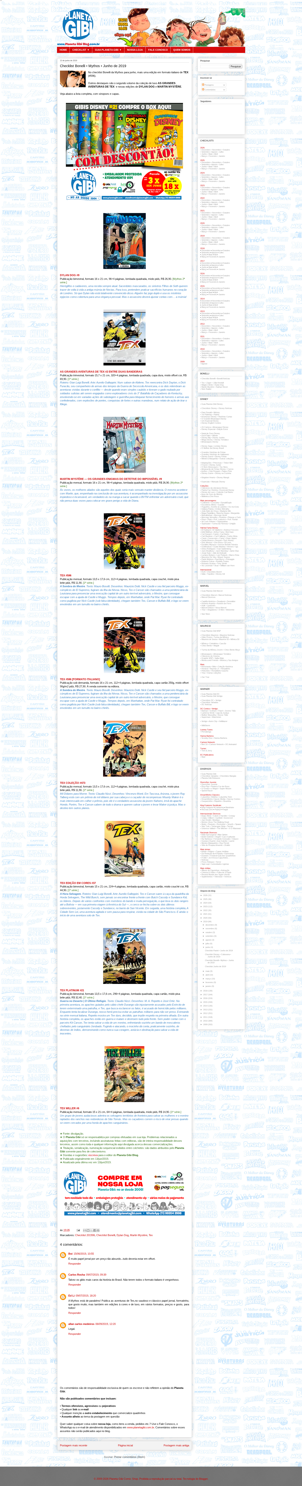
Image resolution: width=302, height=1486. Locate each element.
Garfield (218, 818)
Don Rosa (218, 542)
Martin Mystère (138, 1235)
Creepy (232, 816)
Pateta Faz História (210, 490)
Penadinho (225, 669)
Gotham (213, 711)
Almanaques (206, 654)
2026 (205, 895)
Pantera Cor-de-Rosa (220, 786)
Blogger (203, 1478)
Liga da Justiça (222, 713)
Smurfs (230, 824)
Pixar (204, 519)
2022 (205, 910)
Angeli (217, 837)
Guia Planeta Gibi (209, 774)
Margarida (235, 513)
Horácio (205, 669)
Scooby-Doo (207, 738)
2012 (205, 1013)
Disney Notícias (225, 408)
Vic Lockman (207, 565)
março (208, 979)
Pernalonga (206, 732)
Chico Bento (207, 646)
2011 (205, 1017)
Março (204, 156)
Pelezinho (206, 671)
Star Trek (206, 826)
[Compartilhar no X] (91, 1230)
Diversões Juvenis (209, 784)
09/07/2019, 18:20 (86, 1295)
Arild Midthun (206, 532)
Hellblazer (223, 721)
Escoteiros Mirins (209, 505)
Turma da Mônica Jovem (212, 650)
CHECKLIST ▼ (80, 49)
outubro (209, 932)
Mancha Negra (223, 513)
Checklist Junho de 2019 (215, 966)
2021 (205, 914)
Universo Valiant (208, 828)
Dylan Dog (123, 1235)
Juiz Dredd (206, 820)
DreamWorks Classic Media (213, 799)
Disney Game (207, 473)
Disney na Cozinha (223, 473)
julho (208, 943)
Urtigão (232, 524)
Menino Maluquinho (210, 843)
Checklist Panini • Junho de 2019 (219, 950)
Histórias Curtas (225, 417)
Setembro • (206, 202)
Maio (210, 154)
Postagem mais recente (73, 1445)
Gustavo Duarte (208, 841)
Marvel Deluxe (208, 608)
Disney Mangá (223, 477)
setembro (210, 936)
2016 (205, 998)
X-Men (221, 610)
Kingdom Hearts (208, 477)
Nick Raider (206, 389)
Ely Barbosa (207, 839)
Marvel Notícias (225, 595)
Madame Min (225, 511)
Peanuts (211, 824)
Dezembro (206, 150)
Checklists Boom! (214, 572)
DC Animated (230, 744)
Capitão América (208, 601)
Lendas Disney (220, 446)
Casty (221, 538)
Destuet (218, 540)
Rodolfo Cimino (222, 561)
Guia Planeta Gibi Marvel (212, 591)
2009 (205, 1024)
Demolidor (231, 601)
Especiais (206, 482)
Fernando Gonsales (222, 839)
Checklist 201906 (85, 1235)
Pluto (210, 519)
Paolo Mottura (207, 559)
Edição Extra (222, 429)
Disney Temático (221, 440)
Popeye (218, 809)
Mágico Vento (207, 385)
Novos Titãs (223, 715)
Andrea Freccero (231, 530)
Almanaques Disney (209, 442)
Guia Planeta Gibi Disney (212, 404)
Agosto (214, 152)
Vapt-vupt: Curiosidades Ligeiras (215, 864)
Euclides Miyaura (209, 545)
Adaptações (206, 463)
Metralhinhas (207, 515)
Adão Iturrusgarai (208, 835)
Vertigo (204, 721)
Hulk (203, 606)
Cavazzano (213, 538)
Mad (203, 757)
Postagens (209, 85)
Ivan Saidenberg (224, 549)
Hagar (225, 809)
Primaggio (230, 559)
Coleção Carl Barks (225, 492)
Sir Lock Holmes (208, 521)
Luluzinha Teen (225, 797)
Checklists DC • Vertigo (211, 700)
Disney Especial (208, 429)
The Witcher (222, 828)
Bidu (214, 666)
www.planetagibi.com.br (140, 1427)
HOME (63, 49)
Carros (230, 469)
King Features (207, 807)
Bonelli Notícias (223, 378)
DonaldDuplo (226, 503)
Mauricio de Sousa (209, 639)
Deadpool (221, 601)
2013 (205, 1010)
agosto (209, 940)
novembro (210, 928)
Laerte (231, 841)
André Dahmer (207, 837)
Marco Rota (234, 555)
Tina (203, 673)
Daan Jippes (231, 538)
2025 (205, 899)
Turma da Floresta (220, 524)
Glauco (235, 839)
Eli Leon (227, 542)
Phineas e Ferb (234, 517)
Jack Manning (222, 551)
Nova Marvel (220, 608)
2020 (205, 918)
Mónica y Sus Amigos (229, 660)
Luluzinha (206, 797)
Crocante (215, 503)
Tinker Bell (228, 463)
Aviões (204, 471)
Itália (203, 574)
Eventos (205, 856)
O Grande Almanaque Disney (214, 419)
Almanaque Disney (220, 427)
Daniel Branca (207, 540)
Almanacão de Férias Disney (213, 469)
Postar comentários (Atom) (129, 1457)
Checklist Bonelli (105, 1235)
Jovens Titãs (230, 711)
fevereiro (210, 982)
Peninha (222, 517)
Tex (151, 1235)
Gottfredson (207, 547)
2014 (205, 1006)
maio (208, 971)
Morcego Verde (220, 515)
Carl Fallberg (219, 536)
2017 (205, 995)
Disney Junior (215, 465)
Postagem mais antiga (176, 1445)
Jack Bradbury (208, 551)
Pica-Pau (205, 786)
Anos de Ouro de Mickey (211, 494)
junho (208, 947)
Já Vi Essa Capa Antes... (218, 858)
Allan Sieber (223, 835)
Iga (236, 547)
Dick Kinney (229, 540)
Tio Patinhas (207, 414)
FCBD (204, 858)
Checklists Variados (210, 702)
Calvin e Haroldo (220, 816)
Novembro (216, 150)
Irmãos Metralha (222, 509)
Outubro (226, 150)
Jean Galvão (221, 841)
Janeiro (222, 156)
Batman (205, 711)
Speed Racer (207, 791)
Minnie (215, 435)
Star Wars (206, 614)
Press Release (208, 862)
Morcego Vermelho (209, 517)
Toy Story (224, 467)
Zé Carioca (206, 427)
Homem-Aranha (208, 603)
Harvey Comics (233, 799)
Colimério (205, 503)
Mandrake (229, 807)
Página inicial (125, 1445)
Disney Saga (207, 446)
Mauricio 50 (224, 639)
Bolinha (214, 797)
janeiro (209, 986)
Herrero (230, 547)
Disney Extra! (207, 456)
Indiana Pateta (208, 509)
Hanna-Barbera (220, 738)
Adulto (204, 851)
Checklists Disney (209, 408)
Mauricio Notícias (227, 635)
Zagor (208, 383)
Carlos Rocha (76, 1274)
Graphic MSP (207, 658)
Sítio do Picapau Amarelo (212, 845)
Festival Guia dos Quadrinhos (223, 856)
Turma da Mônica (221, 637)
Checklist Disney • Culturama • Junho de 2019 (218, 955)
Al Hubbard (206, 530)
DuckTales (206, 435)
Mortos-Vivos (207, 822)
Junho (204, 154)
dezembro (210, 925)
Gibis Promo (207, 637)
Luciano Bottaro (208, 555)
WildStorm (206, 725)
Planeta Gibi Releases (211, 778)
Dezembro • (207, 200)
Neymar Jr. (214, 669)
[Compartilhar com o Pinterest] (98, 1230)
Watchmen (216, 717)
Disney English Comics (211, 423)
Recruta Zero (207, 809)
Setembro (206, 152)
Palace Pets (227, 471)
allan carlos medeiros (81, 1324)
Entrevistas (229, 853)
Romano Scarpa (208, 563)
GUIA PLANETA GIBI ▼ (108, 49)
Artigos (211, 851)
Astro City (213, 721)
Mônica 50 (235, 639)
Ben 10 (204, 744)
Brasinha (227, 801)
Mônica (205, 643)
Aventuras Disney (209, 417)
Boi (70, 1253)
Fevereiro (213, 156)
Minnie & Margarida (210, 459)
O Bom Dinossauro (210, 467)
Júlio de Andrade (219, 553)
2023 (205, 906)
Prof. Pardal (233, 519)
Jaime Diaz (234, 551)
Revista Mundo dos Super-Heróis (216, 874)
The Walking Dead (221, 822)
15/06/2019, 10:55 (84, 1253)
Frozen (205, 465)
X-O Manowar (235, 828)
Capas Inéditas (222, 851)
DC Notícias (207, 704)
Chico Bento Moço (232, 650)
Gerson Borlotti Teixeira (228, 545)
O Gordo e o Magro (210, 788)
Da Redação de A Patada (212, 853)
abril (208, 975)
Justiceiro (211, 606)
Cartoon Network (216, 744)
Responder (74, 1263)
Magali (216, 646)
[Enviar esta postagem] (78, 1230)
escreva (93, 1155)
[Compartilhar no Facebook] (94, 1230)
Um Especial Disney (210, 421)
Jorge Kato (206, 553)
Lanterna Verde (208, 713)
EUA (203, 572)
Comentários (209, 90)
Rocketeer (221, 824)
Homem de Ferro (224, 603)
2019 (205, 921)
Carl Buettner (207, 536)
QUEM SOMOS (181, 49)
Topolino (210, 574)
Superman (206, 717)
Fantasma (219, 807)
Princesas (217, 463)
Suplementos (207, 877)
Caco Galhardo (228, 837)
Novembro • (217, 213)
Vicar (216, 565)
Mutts (204, 824)
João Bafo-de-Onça (210, 511)
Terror (218, 862)
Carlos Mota (232, 536)
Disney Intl (220, 574)
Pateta (216, 414)
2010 (205, 1021)
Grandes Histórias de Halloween (215, 454)
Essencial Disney (227, 490)
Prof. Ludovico (220, 519)
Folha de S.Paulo (224, 872)
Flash (220, 711)
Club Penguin (214, 471)
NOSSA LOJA (135, 49)
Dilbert (211, 818)
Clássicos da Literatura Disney (215, 488)
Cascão (223, 643)
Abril (216, 154)
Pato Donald (207, 412)
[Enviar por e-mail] (85, 1230)
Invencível (228, 818)
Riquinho (218, 801)
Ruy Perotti (224, 843)
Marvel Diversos (208, 597)
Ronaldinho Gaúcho (219, 671)
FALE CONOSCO (158, 49)
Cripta (204, 818)
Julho (221, 152)
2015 (205, 1002)
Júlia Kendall (218, 383)
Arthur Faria (219, 532)
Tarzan (230, 826)
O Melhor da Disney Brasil (213, 448)
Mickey (217, 412)
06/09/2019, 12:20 (105, 1324)
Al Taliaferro (217, 530)
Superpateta (222, 521)
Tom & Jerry (207, 751)
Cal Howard (206, 534)
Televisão (218, 877)
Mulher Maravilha (209, 715)
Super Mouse (225, 788)
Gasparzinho (207, 801)
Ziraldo (227, 845)
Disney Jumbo (218, 438)
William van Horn (227, 565)
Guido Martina (219, 547)
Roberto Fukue (208, 561)
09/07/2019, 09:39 (96, 1274)
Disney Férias (221, 456)
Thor (204, 610)
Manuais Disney (218, 482)
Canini (215, 534)
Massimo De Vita (209, 557)
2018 (205, 991)
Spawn (238, 824)
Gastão (221, 505)
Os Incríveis (233, 507)
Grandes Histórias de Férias (214, 452)
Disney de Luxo (208, 492)
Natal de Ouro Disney (211, 433)
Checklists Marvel (209, 595)
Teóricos (227, 877)
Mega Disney (207, 440)
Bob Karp (229, 532)
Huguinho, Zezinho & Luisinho (214, 507)
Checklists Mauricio (210, 635)
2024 (205, 903)
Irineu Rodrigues (208, 549)
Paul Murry (219, 559)
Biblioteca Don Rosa (210, 496)
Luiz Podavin (222, 555)
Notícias (205, 860)
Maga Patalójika (208, 513)
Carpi (204, 538)
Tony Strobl (222, 563)
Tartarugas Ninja (218, 826)
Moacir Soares (224, 557)
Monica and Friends (210, 660)
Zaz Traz (205, 677)
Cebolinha (213, 643)
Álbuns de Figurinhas (210, 870)
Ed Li (71, 1295)
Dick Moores (207, 542)
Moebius (216, 820)
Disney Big (206, 438)
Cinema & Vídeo (208, 872)
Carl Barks (224, 534)
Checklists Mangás (228, 776)
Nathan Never (222, 387)
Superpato (206, 524)
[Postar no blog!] (88, 1230)
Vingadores (212, 610)
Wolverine (230, 610)
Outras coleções (227, 459)
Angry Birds (206, 816)
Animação (225, 870)
